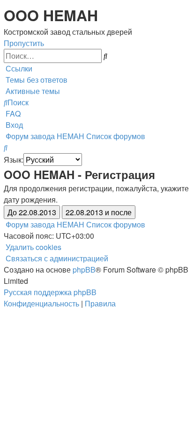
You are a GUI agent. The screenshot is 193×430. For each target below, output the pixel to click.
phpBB (84, 269)
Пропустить (24, 43)
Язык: (13, 159)
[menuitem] (35, 79)
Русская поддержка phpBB (50, 292)
